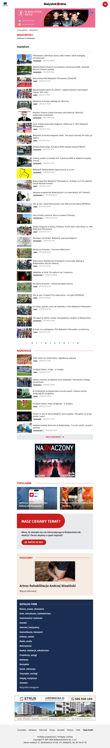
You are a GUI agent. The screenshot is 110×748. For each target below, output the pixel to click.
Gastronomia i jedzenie (31, 618)
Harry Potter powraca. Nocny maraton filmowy (54, 215)
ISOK (78, 730)
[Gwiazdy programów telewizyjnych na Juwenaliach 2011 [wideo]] (24, 196)
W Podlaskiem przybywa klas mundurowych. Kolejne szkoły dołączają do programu (60, 392)
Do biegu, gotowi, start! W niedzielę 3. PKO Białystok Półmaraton (62, 306)
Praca (52, 730)
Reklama (24, 659)
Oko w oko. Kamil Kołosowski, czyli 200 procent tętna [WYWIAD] (61, 204)
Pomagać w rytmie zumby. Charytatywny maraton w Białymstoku (62, 318)
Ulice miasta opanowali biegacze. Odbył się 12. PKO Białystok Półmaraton (60, 125)
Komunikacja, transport (31, 632)
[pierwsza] (32, 343)
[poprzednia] (37, 343)
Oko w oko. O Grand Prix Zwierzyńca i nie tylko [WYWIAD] (58, 295)
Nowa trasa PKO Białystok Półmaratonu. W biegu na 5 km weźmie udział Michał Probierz (62, 182)
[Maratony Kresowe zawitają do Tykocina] (24, 105)
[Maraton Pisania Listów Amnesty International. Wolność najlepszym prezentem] (24, 116)
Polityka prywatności (46, 737)
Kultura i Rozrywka (39, 195)
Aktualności (37, 61)
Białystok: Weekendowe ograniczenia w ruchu (53, 169)
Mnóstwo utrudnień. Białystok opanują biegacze (55, 238)
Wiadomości (33, 30)
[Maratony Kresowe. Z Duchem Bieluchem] (24, 253)
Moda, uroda (26, 641)
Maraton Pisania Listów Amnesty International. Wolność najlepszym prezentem (58, 113)
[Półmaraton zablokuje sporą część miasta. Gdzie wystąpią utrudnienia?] (24, 59)
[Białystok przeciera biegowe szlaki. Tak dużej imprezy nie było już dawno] (24, 139)
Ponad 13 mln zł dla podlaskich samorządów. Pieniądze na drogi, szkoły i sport (62, 415)
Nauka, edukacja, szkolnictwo (34, 650)
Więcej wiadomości (53, 437)
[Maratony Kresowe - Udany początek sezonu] (24, 287)
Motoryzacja (26, 646)
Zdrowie (24, 683)
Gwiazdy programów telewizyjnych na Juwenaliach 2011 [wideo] (61, 192)
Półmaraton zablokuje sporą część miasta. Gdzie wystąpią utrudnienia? (59, 56)
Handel (23, 623)
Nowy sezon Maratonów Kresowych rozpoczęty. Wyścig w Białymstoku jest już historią (58, 262)
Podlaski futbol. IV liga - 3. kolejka (48, 369)
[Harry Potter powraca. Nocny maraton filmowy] (24, 219)
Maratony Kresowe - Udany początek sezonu (53, 284)
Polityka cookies (65, 737)
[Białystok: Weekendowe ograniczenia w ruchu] (24, 173)
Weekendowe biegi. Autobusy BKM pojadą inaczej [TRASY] (59, 147)
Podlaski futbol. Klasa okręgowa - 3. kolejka (52, 404)
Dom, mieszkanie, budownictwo (35, 613)
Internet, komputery (29, 627)
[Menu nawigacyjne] (105, 4)
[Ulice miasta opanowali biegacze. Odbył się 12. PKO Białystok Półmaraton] (24, 128)
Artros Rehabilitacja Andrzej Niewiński (48, 586)
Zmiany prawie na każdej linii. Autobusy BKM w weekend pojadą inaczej (62, 159)
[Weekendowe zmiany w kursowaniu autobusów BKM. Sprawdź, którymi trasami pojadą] (24, 71)
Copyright (37, 739)
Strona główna (22, 30)
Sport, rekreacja (27, 669)
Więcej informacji (28, 591)
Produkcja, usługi (28, 655)
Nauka (35, 396)
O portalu (21, 730)
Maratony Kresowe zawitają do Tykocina (51, 101)
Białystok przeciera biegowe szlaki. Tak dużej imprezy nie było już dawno (62, 136)
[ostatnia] (78, 343)
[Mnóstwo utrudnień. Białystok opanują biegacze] (24, 242)
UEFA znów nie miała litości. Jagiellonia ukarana (54, 358)
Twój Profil (88, 730)
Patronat (43, 730)
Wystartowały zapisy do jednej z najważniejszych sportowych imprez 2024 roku (60, 91)
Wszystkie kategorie (29, 687)
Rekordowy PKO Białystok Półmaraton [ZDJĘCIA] (54, 78)
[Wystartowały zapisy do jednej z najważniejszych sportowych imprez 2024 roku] (24, 93)
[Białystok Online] (55, 4)
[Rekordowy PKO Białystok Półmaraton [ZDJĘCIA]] (24, 82)
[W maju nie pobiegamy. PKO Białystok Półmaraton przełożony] (24, 333)
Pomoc (70, 730)
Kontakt (60, 730)
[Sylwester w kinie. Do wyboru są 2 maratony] (24, 276)
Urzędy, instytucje (28, 678)
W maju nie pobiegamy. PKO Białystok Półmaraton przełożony (61, 329)
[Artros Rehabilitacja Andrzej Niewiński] (55, 571)
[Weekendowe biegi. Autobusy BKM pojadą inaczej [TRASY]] (24, 150)
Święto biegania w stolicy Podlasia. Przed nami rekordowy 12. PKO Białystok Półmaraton (63, 227)
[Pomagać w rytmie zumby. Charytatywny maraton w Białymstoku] (24, 322)
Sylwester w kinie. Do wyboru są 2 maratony (52, 272)
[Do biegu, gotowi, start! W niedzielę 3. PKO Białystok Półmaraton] (24, 310)
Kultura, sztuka (27, 636)
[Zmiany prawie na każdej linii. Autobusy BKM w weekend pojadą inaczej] (24, 162)
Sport (35, 81)
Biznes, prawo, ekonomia (32, 609)
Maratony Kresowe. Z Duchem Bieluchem (51, 249)
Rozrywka (24, 664)
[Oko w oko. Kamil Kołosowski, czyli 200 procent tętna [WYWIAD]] (24, 207)
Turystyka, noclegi (28, 673)
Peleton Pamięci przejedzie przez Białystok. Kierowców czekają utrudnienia (61, 380)
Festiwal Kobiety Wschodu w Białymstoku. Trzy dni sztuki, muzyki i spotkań (63, 426)
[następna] (73, 343)
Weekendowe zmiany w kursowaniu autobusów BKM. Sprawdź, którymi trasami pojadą (61, 68)
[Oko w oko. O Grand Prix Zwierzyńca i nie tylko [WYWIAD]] (24, 299)
